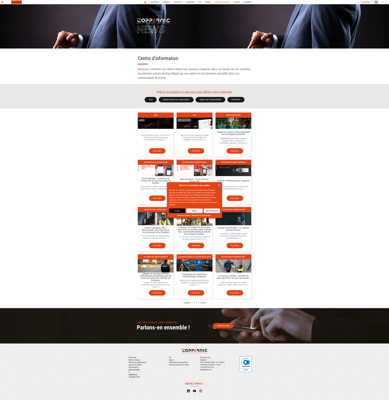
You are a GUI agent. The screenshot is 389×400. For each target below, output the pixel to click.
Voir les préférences (212, 211)
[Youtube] (194, 391)
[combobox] (367, 2)
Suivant (203, 303)
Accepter (177, 211)
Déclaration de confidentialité (201, 215)
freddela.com (133, 374)
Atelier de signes (134, 370)
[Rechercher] (376, 2)
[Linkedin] (188, 391)
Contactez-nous (205, 357)
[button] (219, 185)
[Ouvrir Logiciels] (182, 2)
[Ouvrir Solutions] (159, 2)
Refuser (194, 211)
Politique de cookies (183, 215)
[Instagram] (201, 391)
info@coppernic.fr (206, 370)
